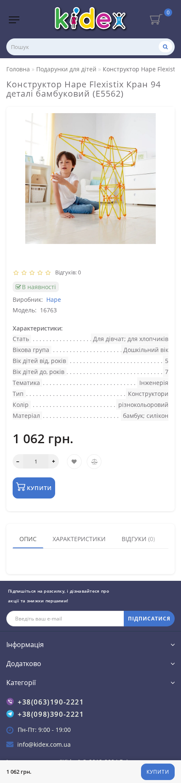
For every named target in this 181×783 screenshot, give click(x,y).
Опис (28, 539)
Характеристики (79, 539)
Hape (53, 299)
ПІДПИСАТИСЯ (149, 618)
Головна (18, 69)
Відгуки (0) (138, 539)
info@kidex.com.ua (44, 744)
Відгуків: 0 (67, 272)
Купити (157, 771)
